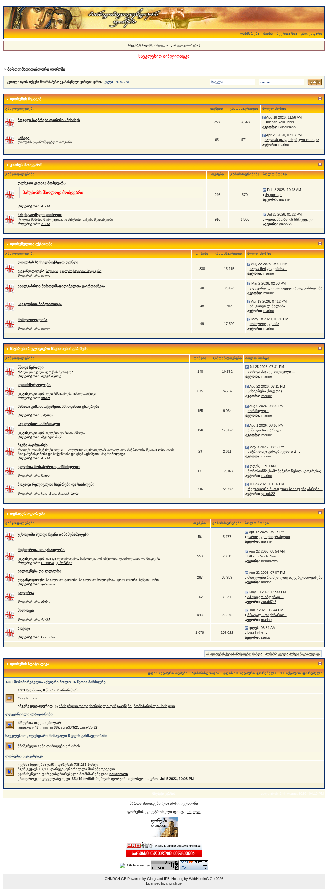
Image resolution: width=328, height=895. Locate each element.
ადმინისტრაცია (205, 673)
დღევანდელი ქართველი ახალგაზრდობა (286, 288)
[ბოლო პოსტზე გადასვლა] (264, 117)
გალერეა (26, 593)
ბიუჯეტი (52, 271)
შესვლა (162, 45)
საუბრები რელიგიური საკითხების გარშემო (49, 349)
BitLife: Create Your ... (264, 556)
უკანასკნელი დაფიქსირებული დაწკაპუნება (93, 706)
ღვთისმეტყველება (34, 385)
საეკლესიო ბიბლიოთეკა (40, 304)
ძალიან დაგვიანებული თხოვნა (292, 140)
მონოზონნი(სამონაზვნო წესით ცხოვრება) (284, 471)
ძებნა (268, 33)
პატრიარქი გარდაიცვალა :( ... (274, 451)
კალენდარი (311, 33)
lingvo (45, 475)
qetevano (48, 584)
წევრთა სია (287, 33)
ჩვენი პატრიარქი (33, 445)
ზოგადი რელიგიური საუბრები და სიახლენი (56, 484)
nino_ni (47, 727)
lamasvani (25, 727)
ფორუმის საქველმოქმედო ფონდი (48, 262)
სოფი (45, 328)
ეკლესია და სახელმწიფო (65, 432)
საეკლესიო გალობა (61, 579)
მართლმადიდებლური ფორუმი (36, 69)
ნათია (45, 275)
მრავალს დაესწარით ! (267, 615)
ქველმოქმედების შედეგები (80, 271)
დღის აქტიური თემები (168, 673)
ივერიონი (189, 803)
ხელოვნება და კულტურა (39, 571)
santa (265, 637)
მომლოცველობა (32, 320)
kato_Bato (48, 493)
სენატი (23, 138)
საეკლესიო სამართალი (39, 424)
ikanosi (63, 493)
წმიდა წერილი (31, 367)
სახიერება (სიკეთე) (265, 391)
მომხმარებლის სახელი (154, 706)
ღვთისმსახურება (58, 393)
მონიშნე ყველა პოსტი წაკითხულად (292, 654)
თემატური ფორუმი (27, 513)
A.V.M (45, 206)
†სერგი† (47, 415)
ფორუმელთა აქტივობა (31, 244)
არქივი (24, 628)
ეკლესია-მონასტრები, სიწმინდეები (49, 467)
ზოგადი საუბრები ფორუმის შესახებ (49, 120)
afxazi (45, 398)
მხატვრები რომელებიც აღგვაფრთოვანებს (285, 577)
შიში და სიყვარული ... (267, 430)
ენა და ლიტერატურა (62, 558)
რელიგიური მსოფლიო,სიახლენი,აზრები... (285, 489)
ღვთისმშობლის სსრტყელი (289, 219)
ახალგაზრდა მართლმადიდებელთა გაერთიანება (61, 286)
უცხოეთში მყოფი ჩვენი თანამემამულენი (53, 534)
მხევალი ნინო (51, 437)
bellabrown (269, 561)
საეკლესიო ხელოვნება (97, 579)
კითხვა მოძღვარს (26, 165)
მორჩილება (258, 411)
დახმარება (249, 33)
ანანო (45, 601)
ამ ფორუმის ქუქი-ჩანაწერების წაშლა (234, 654)
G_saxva (47, 563)
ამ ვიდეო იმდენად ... (265, 597)
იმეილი (193, 812)
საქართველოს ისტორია (98, 558)
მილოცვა (26, 610)
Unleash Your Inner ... (281, 122)
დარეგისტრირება (184, 45)
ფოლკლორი (127, 579)
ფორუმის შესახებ (25, 99)
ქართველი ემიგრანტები (268, 537)
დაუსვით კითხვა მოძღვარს (42, 183)
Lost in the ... (257, 632)
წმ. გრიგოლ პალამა (267, 306)
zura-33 (86, 727)
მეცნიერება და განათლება (41, 550)
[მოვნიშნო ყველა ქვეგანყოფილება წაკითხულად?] (9, 268)
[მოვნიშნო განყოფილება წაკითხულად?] (9, 122)
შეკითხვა (273, 195)
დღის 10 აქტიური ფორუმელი (249, 673)
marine (283, 144)
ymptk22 (285, 224)
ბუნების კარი (149, 579)
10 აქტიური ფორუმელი (301, 673)
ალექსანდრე (51, 376)
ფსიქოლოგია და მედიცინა (139, 558)
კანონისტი (64, 563)
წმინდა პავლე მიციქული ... (271, 371)
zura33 (66, 727)
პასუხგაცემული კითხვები (40, 215)
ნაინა (74, 493)
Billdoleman (287, 127)
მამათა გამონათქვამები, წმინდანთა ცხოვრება (58, 406)
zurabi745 (268, 602)
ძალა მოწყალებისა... (268, 269)
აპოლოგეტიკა (84, 393)
